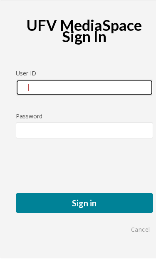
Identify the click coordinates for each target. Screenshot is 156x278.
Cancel (140, 229)
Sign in (84, 203)
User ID (26, 73)
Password (29, 116)
